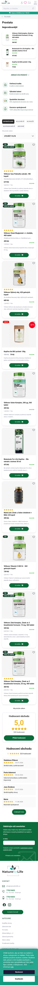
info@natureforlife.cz (13, 886)
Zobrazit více (19, 812)
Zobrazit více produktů (19, 75)
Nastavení (19, 972)
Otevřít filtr (10, 136)
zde (12, 967)
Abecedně (21, 126)
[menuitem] (7, 923)
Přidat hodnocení (19, 738)
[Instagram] (9, 904)
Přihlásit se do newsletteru (12, 855)
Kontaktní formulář (12, 912)
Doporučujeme (8, 121)
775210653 (13, 891)
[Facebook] (4, 904)
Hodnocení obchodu (19, 748)
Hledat (33, 8)
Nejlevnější (20, 121)
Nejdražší (30, 121)
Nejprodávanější (9, 126)
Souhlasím (19, 979)
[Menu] (35, 2)
